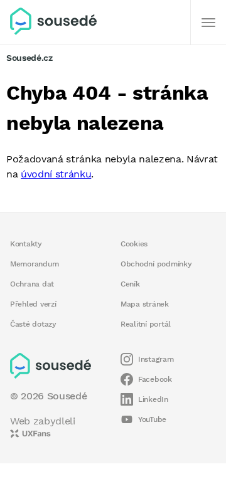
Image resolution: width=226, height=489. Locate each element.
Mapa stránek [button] (145, 304)
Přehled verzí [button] (33, 304)
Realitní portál (146, 324)
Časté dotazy (33, 324)
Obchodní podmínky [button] (156, 264)
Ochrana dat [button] (32, 284)
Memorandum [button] (34, 264)
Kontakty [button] (26, 243)
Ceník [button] (130, 284)
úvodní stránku (56, 174)
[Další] (208, 22)
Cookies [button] (134, 243)
